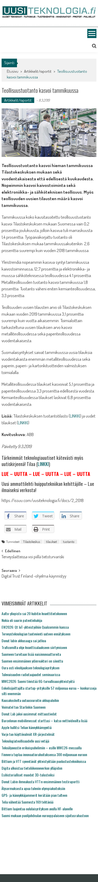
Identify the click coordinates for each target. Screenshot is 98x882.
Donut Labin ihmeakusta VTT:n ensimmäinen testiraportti (40, 781)
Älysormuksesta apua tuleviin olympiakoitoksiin (33, 788)
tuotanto (68, 542)
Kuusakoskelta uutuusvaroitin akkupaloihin (30, 700)
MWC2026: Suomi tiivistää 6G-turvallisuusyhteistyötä (38, 681)
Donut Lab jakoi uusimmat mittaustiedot (29, 713)
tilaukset (51, 542)
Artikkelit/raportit (37, 71)
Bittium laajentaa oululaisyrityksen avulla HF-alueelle (37, 808)
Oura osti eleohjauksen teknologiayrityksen (30, 667)
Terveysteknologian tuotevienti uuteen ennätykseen (36, 633)
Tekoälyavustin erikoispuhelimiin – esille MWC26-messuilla (42, 747)
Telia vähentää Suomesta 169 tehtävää (27, 802)
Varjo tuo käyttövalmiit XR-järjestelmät (28, 734)
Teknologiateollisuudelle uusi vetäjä (25, 741)
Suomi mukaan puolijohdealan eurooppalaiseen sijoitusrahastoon (45, 815)
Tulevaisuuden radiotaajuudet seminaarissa (31, 674)
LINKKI (75, 416)
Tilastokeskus (31, 542)
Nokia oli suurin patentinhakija (22, 620)
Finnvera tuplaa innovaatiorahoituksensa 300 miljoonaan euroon (44, 754)
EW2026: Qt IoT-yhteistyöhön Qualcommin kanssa (35, 627)
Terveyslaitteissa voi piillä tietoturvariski (33, 557)
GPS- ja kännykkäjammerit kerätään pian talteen (34, 795)
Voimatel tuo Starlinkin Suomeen (23, 707)
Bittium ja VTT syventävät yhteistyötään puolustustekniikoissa (44, 761)
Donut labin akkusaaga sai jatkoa (24, 640)
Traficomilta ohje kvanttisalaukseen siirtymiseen (34, 647)
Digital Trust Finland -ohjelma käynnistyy (34, 576)
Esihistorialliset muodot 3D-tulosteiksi (28, 774)
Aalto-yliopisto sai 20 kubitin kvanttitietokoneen (34, 613)
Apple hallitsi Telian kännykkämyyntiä (26, 727)
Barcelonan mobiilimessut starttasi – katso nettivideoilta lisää (44, 720)
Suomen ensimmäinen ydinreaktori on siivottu (32, 661)
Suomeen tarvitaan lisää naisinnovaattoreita (31, 654)
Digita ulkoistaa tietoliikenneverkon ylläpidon (32, 768)
